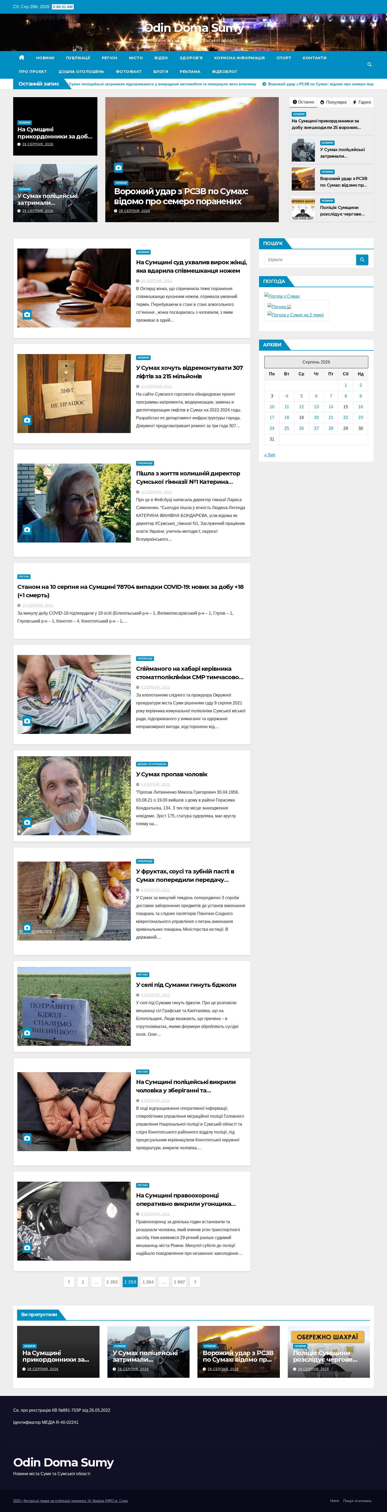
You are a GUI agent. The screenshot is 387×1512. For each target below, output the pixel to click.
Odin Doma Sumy (193, 28)
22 (345, 417)
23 (360, 417)
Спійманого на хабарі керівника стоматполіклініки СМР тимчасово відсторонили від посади (187, 677)
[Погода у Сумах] (282, 296)
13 (316, 407)
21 (331, 417)
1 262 (112, 1282)
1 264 (148, 1282)
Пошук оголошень (357, 1501)
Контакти (314, 58)
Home (334, 1501)
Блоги (160, 71)
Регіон (109, 58)
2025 (17, 1501)
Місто (136, 58)
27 (316, 428)
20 (316, 417)
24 (272, 428)
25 (286, 428)
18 (286, 417)
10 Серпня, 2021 (156, 281)
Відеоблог (225, 71)
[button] (370, 64)
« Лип (269, 455)
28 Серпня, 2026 (37, 144)
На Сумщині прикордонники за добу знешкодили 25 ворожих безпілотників (325, 127)
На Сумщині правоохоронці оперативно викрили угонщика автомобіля (183, 1204)
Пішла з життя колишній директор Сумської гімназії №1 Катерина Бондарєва (188, 482)
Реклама (190, 71)
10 (272, 407)
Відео (161, 58)
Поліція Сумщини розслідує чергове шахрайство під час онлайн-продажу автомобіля (191, 201)
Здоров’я (191, 58)
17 (272, 417)
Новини (45, 58)
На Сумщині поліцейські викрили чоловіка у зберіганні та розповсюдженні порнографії (186, 1090)
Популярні (336, 102)
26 (301, 428)
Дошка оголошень (81, 71)
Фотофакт (129, 71)
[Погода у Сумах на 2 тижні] (295, 314)
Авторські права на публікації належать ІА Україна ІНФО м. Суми (75, 1501)
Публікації (78, 58)
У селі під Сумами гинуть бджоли (186, 984)
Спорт (283, 58)
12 (301, 407)
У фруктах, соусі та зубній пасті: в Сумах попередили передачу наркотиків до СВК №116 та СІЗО (185, 880)
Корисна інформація (239, 58)
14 (331, 407)
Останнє (306, 102)
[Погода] (279, 306)
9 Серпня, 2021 (155, 687)
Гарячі (364, 102)
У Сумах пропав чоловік (171, 774)
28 (331, 428)
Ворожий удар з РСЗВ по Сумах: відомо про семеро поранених (343, 185)
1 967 (179, 1282)
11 (287, 407)
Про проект (33, 71)
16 (360, 407)
